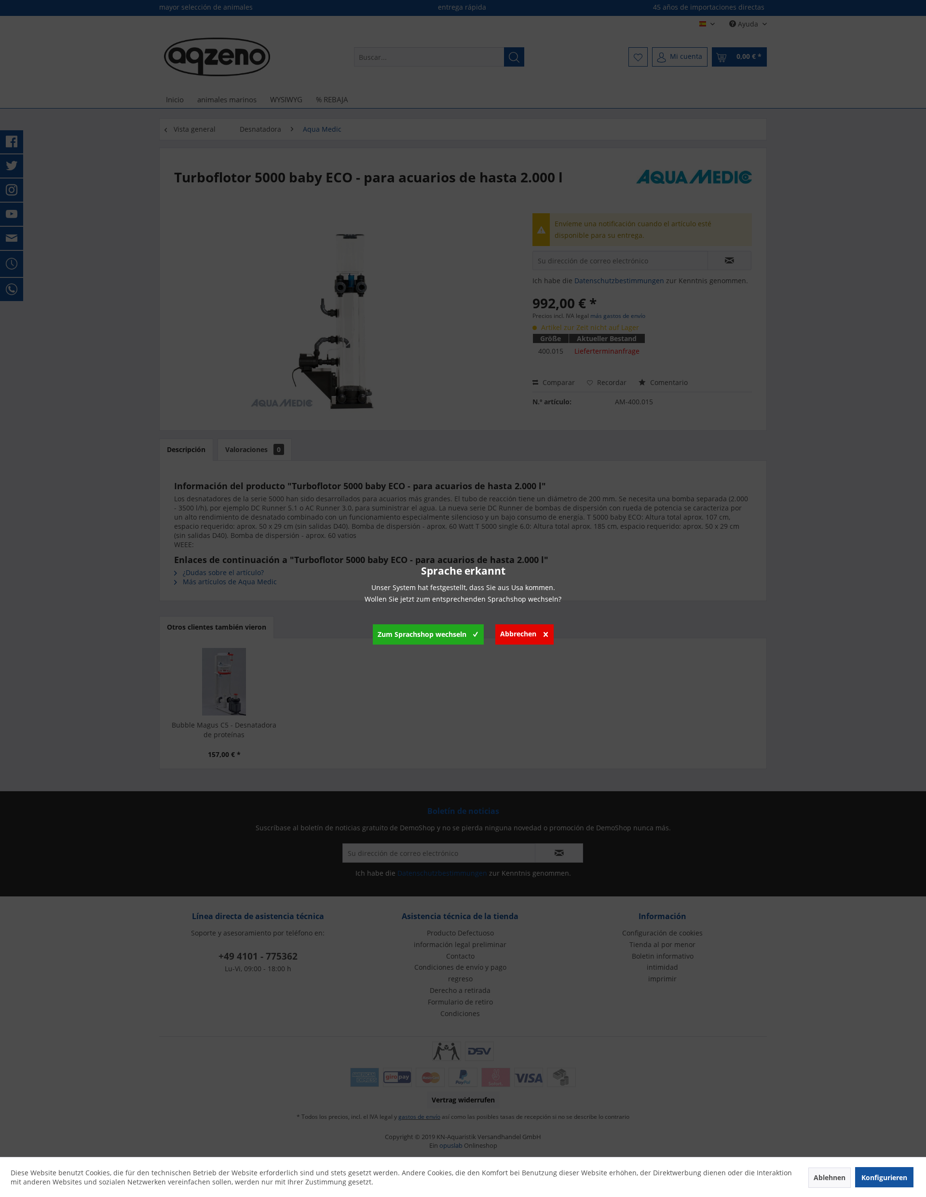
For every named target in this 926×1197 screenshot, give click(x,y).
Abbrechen (518, 633)
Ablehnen (829, 1177)
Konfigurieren (884, 1177)
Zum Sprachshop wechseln (422, 634)
